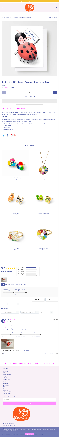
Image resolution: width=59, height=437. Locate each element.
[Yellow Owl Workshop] (29, 8)
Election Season (9, 17)
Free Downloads (7, 374)
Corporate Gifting (7, 391)
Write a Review (52, 299)
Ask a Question (39, 299)
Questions (14, 304)
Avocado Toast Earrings (43, 213)
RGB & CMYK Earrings (15, 178)
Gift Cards (5, 377)
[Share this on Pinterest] (11, 135)
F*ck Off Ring (15, 248)
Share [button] (4, 354)
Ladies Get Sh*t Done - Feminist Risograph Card (12, 350)
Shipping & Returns (7, 386)
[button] (29, 101)
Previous (51, 17)
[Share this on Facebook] (7, 135)
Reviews (4, 304)
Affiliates (5, 372)
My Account (6, 385)
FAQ (4, 388)
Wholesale (5, 383)
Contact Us (6, 390)
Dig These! (29, 145)
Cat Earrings (15, 213)
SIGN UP (29, 403)
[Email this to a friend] (14, 135)
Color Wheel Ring (43, 248)
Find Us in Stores (7, 382)
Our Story (5, 371)
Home (3, 17)
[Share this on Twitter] (3, 135)
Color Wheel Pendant (43, 178)
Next (55, 17)
